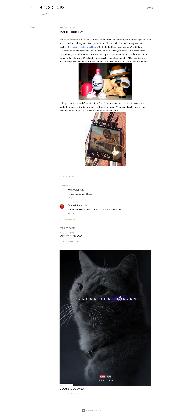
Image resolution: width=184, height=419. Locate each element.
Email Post (70, 176)
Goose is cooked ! (73, 388)
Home (44, 14)
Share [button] (32, 27)
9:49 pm (71, 198)
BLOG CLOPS (52, 7)
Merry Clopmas (71, 236)
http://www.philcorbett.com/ (84, 46)
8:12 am (71, 213)
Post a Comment (67, 219)
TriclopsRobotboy (76, 205)
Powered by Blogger (94, 411)
